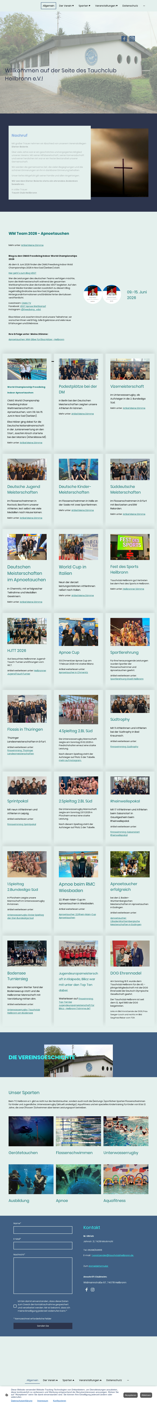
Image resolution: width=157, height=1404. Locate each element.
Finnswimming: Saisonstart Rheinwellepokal (125, 833)
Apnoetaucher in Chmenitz (73, 672)
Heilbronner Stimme (133, 588)
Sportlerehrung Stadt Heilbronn (127, 678)
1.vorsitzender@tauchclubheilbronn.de (113, 1255)
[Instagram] (132, 38)
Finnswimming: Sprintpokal (21, 824)
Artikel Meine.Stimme (32, 245)
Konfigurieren (59, 1400)
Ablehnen (146, 1395)
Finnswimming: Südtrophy (124, 746)
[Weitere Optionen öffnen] (144, 6)
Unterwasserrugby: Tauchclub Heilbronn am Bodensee (23, 1011)
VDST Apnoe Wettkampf (33, 306)
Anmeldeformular (99, 1266)
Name (17, 1223)
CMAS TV (26, 303)
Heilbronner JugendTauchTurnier (26, 672)
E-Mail (17, 1238)
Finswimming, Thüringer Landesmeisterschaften (20, 752)
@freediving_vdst (31, 309)
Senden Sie (43, 1325)
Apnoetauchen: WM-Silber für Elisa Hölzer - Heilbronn (36, 339)
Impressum (42, 1400)
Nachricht (19, 1254)
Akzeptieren (130, 1395)
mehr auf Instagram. (70, 760)
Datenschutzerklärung (21, 1400)
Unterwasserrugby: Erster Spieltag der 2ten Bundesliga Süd (25, 916)
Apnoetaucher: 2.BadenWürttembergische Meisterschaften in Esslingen (125, 921)
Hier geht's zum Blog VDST (22, 273)
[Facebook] (124, 38)
